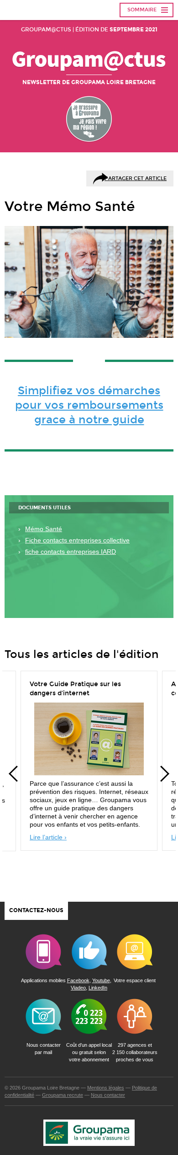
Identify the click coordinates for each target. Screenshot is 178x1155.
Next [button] (164, 774)
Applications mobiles (43, 980)
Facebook (78, 980)
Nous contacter (108, 1095)
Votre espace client (135, 980)
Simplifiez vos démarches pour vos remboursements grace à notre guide (89, 405)
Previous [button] (13, 774)
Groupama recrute (62, 1095)
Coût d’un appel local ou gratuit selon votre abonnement (89, 1052)
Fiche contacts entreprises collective (77, 540)
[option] (89, 763)
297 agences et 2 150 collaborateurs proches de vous (134, 1052)
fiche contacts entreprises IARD (70, 551)
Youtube (101, 980)
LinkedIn (98, 987)
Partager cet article (136, 178)
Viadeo (78, 987)
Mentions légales (105, 1087)
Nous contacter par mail (43, 1048)
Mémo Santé (43, 528)
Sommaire (142, 10)
